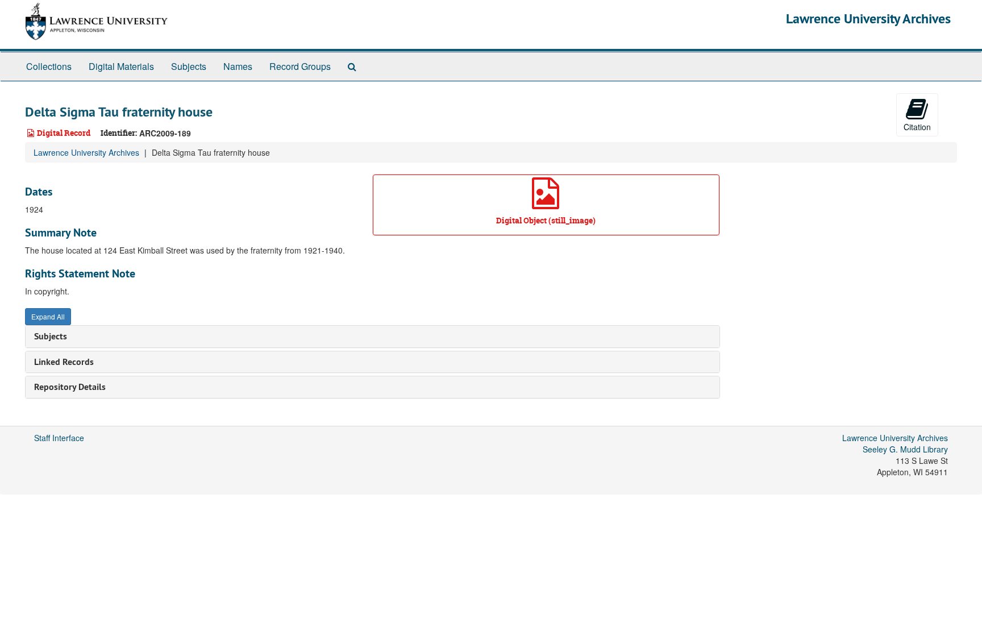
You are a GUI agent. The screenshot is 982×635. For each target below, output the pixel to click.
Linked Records (64, 362)
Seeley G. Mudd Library (905, 449)
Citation (917, 126)
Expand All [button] (48, 316)
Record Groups (300, 66)
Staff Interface (59, 437)
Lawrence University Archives (868, 18)
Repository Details (70, 387)
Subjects (188, 66)
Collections (49, 66)
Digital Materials (121, 66)
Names (237, 66)
